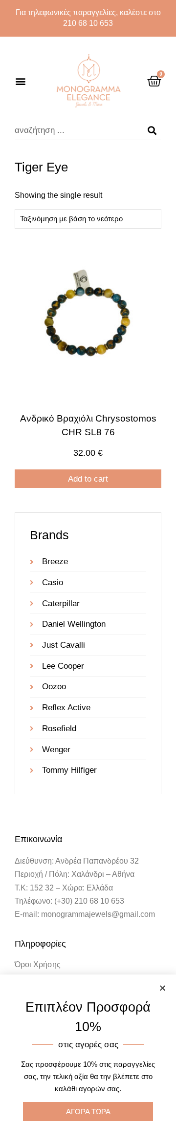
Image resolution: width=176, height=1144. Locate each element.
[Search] (152, 130)
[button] (20, 81)
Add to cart (88, 479)
